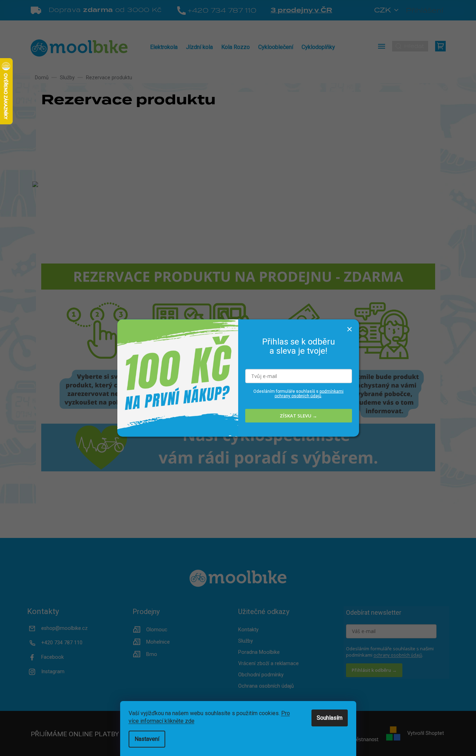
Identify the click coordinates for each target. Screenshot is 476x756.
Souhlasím (329, 717)
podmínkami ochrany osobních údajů (309, 393)
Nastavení (147, 739)
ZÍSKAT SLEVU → (298, 416)
